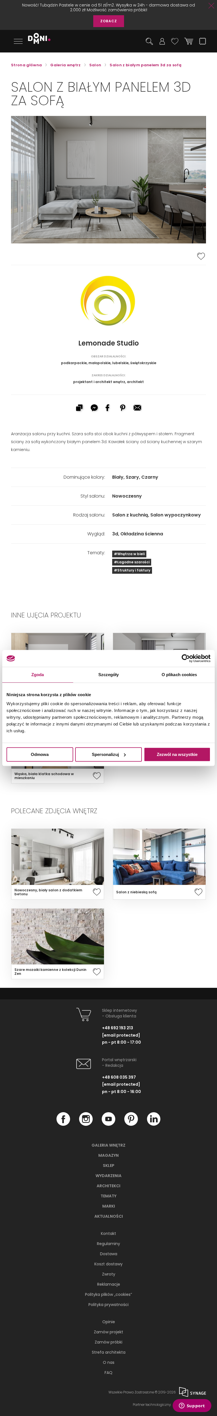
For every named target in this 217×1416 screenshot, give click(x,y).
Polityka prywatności (108, 1304)
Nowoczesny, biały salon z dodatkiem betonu (48, 892)
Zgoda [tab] (37, 674)
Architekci (108, 1186)
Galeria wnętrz (108, 1145)
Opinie (108, 1322)
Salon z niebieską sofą (136, 892)
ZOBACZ (108, 21)
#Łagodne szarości (131, 562)
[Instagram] (86, 1124)
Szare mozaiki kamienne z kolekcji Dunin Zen (50, 972)
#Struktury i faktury (132, 570)
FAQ (108, 1372)
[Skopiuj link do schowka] (79, 408)
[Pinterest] (131, 1124)
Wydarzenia (108, 1175)
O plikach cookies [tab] (179, 674)
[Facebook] (63, 1124)
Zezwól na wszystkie (177, 754)
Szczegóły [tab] (108, 674)
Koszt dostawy (108, 1264)
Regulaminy (108, 1243)
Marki (108, 1206)
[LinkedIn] (153, 1124)
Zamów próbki (108, 1342)
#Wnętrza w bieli (129, 553)
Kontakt (108, 1233)
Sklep (108, 1165)
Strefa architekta (108, 1352)
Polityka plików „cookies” (108, 1294)
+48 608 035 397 (119, 1077)
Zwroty (108, 1274)
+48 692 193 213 (117, 1028)
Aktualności (108, 1216)
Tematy (108, 1196)
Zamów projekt (108, 1332)
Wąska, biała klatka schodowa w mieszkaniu (44, 776)
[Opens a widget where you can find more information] (191, 1406)
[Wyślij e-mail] (137, 408)
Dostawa (108, 1254)
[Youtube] (108, 1124)
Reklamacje (108, 1284)
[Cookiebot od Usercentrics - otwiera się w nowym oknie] (186, 658)
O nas (108, 1362)
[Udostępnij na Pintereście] (123, 408)
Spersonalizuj (105, 754)
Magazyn (108, 1155)
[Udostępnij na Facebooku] (108, 408)
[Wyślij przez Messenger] (93, 408)
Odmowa (40, 754)
